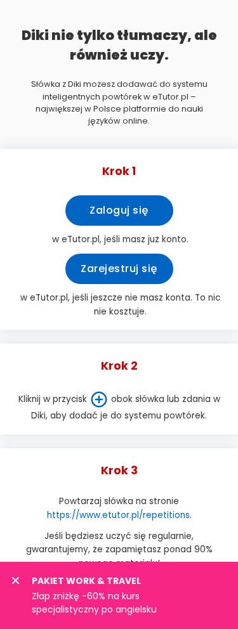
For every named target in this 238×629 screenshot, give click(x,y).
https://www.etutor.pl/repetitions (118, 515)
